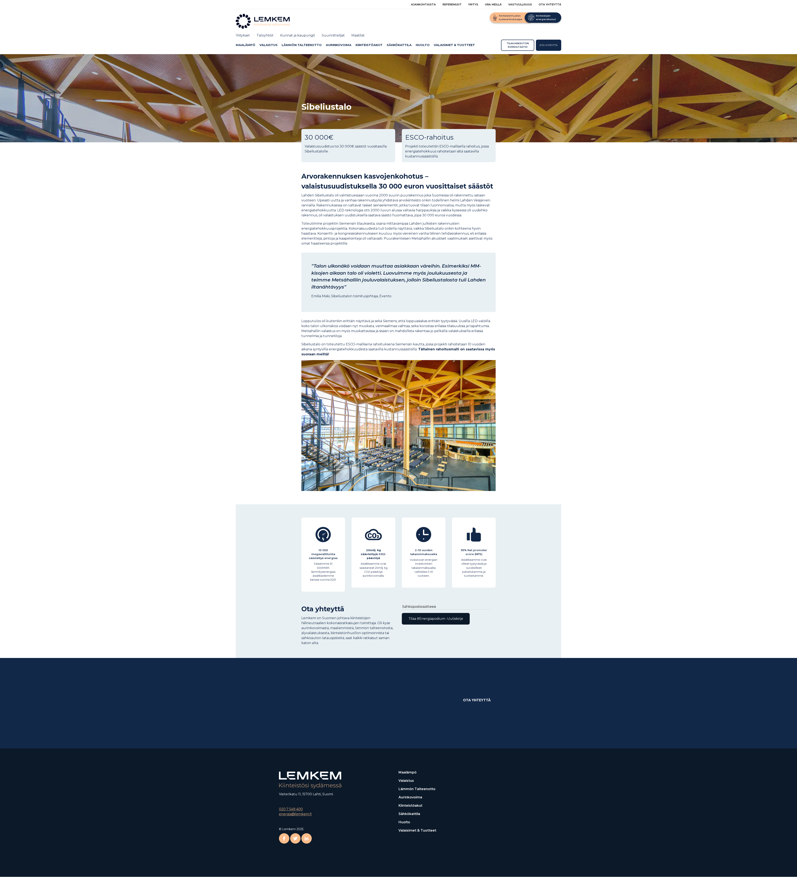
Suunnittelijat (333, 35)
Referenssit (452, 4)
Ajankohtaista (423, 4)
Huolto (423, 45)
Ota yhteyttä (550, 4)
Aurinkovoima (338, 45)
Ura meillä (493, 4)
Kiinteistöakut (369, 45)
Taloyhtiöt (265, 35)
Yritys (473, 4)
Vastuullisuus (520, 4)
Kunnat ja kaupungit (297, 35)
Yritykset (243, 35)
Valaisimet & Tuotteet (454, 45)
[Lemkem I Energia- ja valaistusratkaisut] (267, 21)
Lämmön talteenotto (302, 45)
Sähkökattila (399, 45)
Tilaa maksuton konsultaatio (518, 45)
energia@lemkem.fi (295, 814)
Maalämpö (245, 45)
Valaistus (268, 45)
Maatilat (358, 35)
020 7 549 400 (291, 809)
